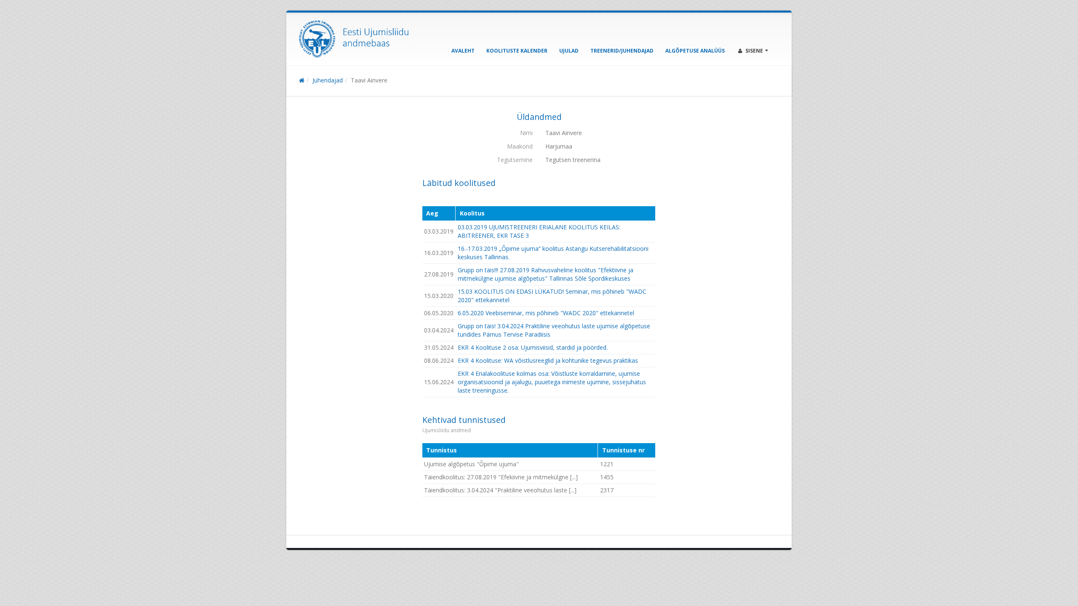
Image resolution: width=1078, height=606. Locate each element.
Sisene (754, 50)
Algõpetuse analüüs (695, 50)
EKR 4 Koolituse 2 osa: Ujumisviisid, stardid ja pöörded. (533, 347)
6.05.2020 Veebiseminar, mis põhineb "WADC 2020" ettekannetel (546, 313)
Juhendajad (327, 80)
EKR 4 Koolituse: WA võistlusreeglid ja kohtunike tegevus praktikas (548, 360)
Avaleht (463, 50)
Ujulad (569, 50)
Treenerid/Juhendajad (622, 50)
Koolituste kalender (516, 50)
